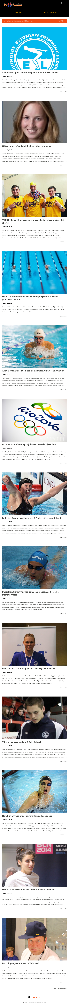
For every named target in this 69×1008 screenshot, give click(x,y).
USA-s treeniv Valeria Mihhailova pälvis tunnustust (27, 146)
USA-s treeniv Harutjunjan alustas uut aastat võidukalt (28, 889)
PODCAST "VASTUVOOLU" (50, 12)
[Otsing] (61, 3)
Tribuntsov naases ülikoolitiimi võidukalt (22, 742)
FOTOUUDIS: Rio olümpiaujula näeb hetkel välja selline (29, 444)
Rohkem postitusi (60, 989)
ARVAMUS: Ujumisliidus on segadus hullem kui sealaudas (30, 72)
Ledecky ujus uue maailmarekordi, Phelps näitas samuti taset (31, 518)
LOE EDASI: (63, 91)
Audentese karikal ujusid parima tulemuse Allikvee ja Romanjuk (33, 370)
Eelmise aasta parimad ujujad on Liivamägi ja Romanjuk (28, 668)
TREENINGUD (18, 12)
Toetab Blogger (35, 997)
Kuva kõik (62, 21)
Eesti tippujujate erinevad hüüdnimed (20, 963)
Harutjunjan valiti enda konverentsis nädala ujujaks (27, 816)
